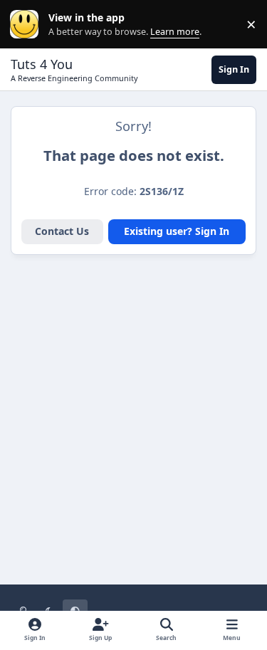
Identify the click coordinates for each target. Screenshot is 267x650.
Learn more (27, 24)
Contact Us (62, 231)
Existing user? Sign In (176, 231)
